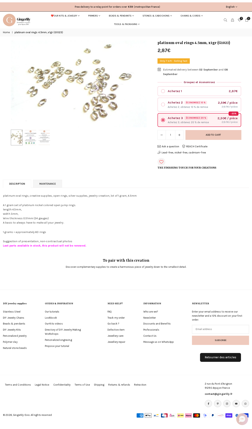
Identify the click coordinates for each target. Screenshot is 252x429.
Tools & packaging (125, 24)
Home (6, 32)
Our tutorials (52, 311)
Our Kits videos (54, 323)
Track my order (116, 317)
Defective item (116, 329)
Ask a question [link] (170, 146)
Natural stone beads (15, 347)
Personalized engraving (58, 339)
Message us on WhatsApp (158, 341)
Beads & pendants (120, 15)
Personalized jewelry (15, 335)
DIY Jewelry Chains (13, 317)
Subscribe (220, 340)
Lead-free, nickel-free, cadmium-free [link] (184, 152)
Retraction (140, 384)
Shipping (99, 384)
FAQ (109, 311)
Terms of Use (82, 384)
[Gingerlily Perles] (17, 19)
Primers (93, 15)
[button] (137, 84)
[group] (79, 83)
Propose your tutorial (57, 346)
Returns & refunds (119, 384)
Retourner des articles (220, 357)
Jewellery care (115, 335)
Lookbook (51, 317)
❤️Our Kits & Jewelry (64, 15)
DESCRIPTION (17, 183)
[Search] (225, 20)
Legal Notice (42, 384)
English (230, 6)
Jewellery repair (116, 341)
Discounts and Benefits (157, 323)
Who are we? (150, 311)
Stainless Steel (11, 311)
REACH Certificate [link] (197, 146)
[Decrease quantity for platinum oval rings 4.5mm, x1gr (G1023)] (162, 135)
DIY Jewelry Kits (12, 329)
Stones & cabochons (156, 15)
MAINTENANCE (47, 183)
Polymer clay (10, 341)
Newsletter (149, 317)
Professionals (151, 329)
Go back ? (113, 323)
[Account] (232, 20)
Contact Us (150, 335)
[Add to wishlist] (161, 162)
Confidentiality (62, 384)
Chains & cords (190, 15)
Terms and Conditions (18, 384)
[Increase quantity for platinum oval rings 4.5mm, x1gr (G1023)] (179, 135)
